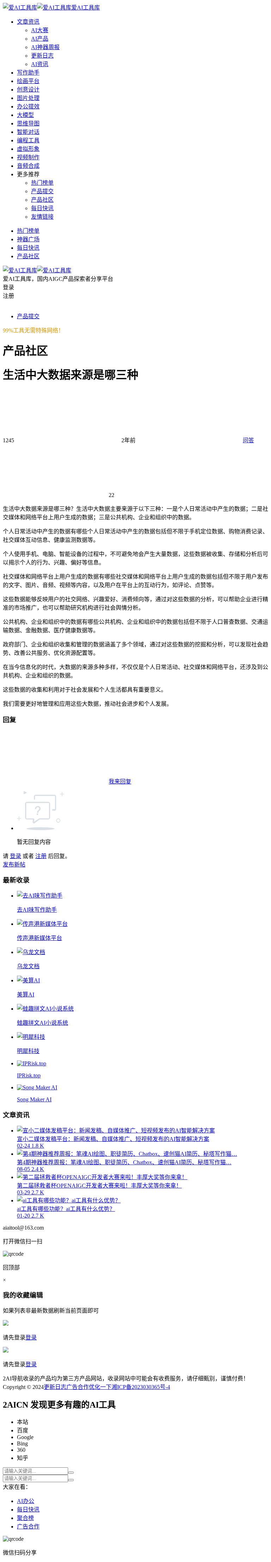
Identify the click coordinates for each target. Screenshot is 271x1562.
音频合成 (28, 166)
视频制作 (28, 157)
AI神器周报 (45, 47)
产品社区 (42, 200)
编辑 (36, 1295)
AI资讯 (39, 64)
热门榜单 (42, 183)
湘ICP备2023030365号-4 (141, 1387)
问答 (248, 440)
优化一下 (100, 1387)
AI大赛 (39, 30)
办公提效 (28, 106)
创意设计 (28, 90)
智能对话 (28, 132)
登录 (15, 856)
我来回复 (120, 782)
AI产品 (39, 39)
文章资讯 (28, 22)
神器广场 (28, 239)
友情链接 (42, 217)
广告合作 (77, 1387)
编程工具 (28, 140)
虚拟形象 (28, 149)
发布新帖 (14, 865)
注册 (41, 856)
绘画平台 (28, 81)
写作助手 (28, 73)
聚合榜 (25, 1518)
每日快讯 (42, 208)
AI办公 (25, 1501)
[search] (71, 1473)
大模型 (25, 115)
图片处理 (28, 98)
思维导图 (28, 123)
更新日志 (42, 56)
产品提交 (42, 191)
